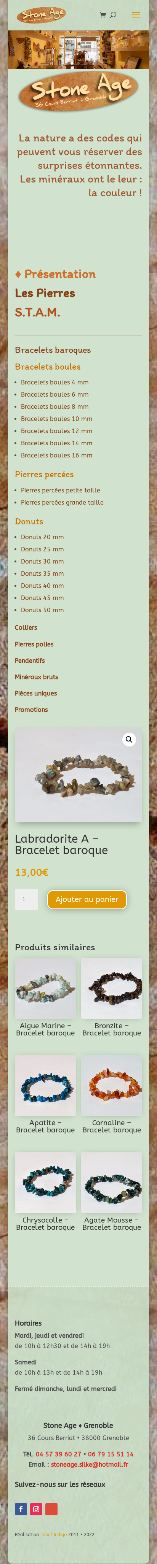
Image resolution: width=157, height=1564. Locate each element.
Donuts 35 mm (42, 573)
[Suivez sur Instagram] (36, 1509)
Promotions (31, 709)
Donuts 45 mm (42, 598)
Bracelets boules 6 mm (55, 394)
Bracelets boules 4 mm (55, 382)
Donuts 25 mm (42, 549)
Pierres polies (34, 644)
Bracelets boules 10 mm (57, 418)
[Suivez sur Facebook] (21, 1509)
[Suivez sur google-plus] (51, 1509)
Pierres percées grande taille (62, 502)
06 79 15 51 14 (111, 1454)
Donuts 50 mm (42, 610)
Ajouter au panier (87, 899)
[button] (129, 739)
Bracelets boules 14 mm (57, 443)
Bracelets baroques (53, 349)
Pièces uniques (36, 693)
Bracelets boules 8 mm (55, 406)
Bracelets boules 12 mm (57, 431)
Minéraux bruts (36, 677)
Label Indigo (53, 1534)
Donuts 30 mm (42, 561)
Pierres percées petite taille (60, 490)
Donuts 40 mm (42, 585)
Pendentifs (30, 660)
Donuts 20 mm (42, 537)
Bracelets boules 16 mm (57, 455)
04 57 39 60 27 (59, 1454)
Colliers (26, 627)
